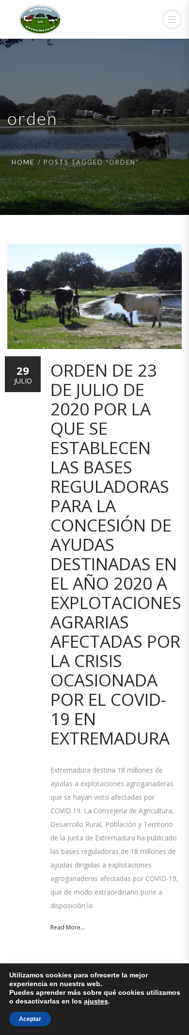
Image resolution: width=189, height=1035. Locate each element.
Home (23, 162)
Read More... (67, 927)
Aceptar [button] (30, 1019)
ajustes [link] (96, 1001)
